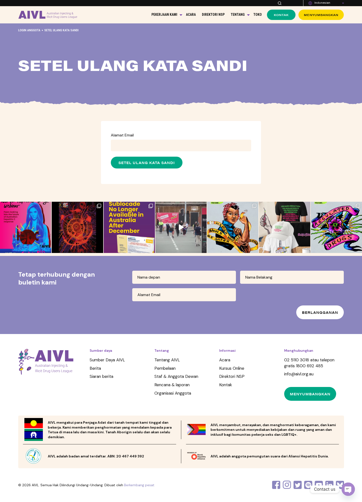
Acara (191, 15)
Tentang (238, 15)
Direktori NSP (213, 15)
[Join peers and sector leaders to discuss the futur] (25, 227)
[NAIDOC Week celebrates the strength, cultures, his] (77, 227)
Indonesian (322, 3)
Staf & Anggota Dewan (176, 376)
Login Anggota (29, 30)
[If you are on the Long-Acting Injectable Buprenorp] (129, 227)
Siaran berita (101, 376)
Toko (257, 15)
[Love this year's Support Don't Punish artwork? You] (284, 227)
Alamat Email (122, 135)
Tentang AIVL (167, 360)
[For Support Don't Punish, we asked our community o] (232, 227)
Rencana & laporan (172, 384)
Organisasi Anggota (172, 393)
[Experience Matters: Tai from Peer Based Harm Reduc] (181, 227)
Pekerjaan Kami (164, 15)
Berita (95, 368)
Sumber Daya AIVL (107, 360)
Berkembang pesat (139, 485)
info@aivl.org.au (298, 374)
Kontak (281, 15)
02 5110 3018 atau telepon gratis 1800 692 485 (309, 362)
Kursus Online (231, 368)
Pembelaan (165, 368)
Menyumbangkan (321, 15)
